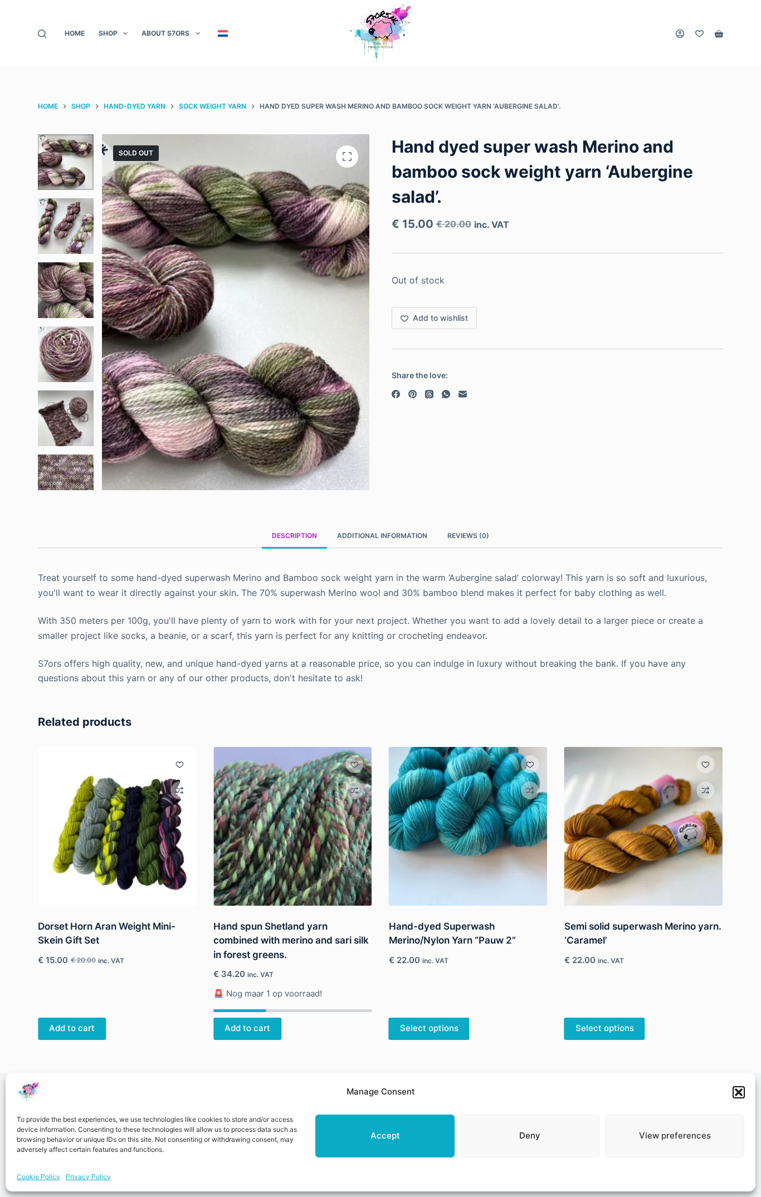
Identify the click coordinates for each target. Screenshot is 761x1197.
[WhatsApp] (446, 394)
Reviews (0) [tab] (468, 535)
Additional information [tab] (382, 535)
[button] (738, 1092)
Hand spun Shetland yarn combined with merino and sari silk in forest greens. (291, 940)
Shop (108, 33)
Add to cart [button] (72, 1028)
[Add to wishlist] (179, 764)
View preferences (675, 1135)
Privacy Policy (88, 1176)
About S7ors (165, 33)
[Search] (42, 34)
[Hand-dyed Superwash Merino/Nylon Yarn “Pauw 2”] (468, 826)
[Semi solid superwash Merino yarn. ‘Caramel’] (643, 826)
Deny (529, 1135)
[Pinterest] (412, 394)
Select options (429, 1028)
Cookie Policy (38, 1176)
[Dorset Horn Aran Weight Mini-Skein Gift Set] (117, 826)
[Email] (462, 394)
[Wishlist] (699, 34)
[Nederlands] (223, 33)
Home (75, 33)
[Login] (680, 34)
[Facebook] (396, 394)
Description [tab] (294, 535)
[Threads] (429, 394)
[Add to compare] (179, 790)
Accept (385, 1135)
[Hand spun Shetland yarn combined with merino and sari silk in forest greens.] (292, 826)
